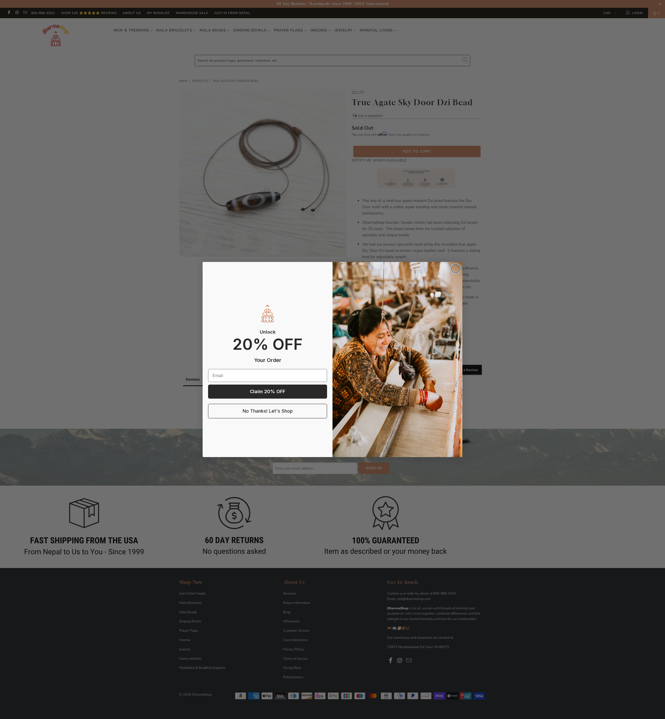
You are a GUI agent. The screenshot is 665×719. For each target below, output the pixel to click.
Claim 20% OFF (267, 391)
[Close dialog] (455, 268)
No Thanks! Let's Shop (268, 411)
